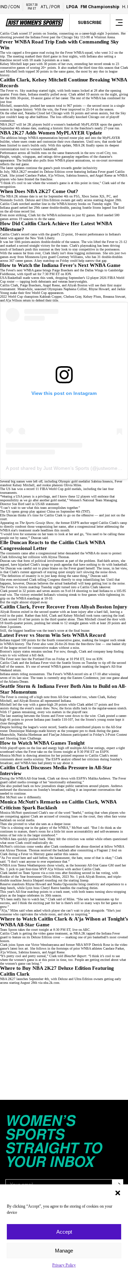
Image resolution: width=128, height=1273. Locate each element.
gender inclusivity (85, 168)
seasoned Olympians (48, 289)
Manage (64, 1250)
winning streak (67, 594)
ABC (86, 929)
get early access (81, 200)
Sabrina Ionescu (102, 481)
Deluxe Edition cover (58, 171)
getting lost (100, 583)
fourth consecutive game (63, 640)
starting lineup (78, 880)
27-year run (111, 128)
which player (51, 910)
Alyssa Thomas (16, 850)
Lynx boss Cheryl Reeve (42, 888)
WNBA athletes (91, 948)
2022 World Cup (11, 296)
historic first (61, 128)
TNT (85, 511)
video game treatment (53, 933)
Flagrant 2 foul (107, 850)
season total (54, 105)
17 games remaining (21, 712)
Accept (64, 1232)
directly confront (15, 526)
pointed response (72, 755)
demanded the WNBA (80, 553)
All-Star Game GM (100, 865)
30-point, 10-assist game (34, 98)
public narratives (77, 786)
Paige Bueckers (62, 270)
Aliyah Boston (10, 612)
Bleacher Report (75, 956)
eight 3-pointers (108, 33)
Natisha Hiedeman (29, 734)
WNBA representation (43, 138)
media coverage (27, 782)
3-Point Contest (116, 734)
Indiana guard (9, 207)
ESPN (104, 752)
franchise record (10, 60)
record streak (102, 64)
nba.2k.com (51, 983)
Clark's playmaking (83, 245)
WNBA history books (71, 204)
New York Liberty (42, 238)
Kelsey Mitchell (74, 615)
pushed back (21, 786)
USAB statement (47, 504)
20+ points (48, 67)
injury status (21, 651)
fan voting (103, 873)
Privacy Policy (64, 1265)
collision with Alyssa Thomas (48, 557)
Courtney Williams (70, 257)
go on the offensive (80, 515)
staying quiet (56, 572)
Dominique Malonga (23, 731)
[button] (117, 1193)
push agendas (63, 564)
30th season (53, 895)
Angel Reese (103, 175)
